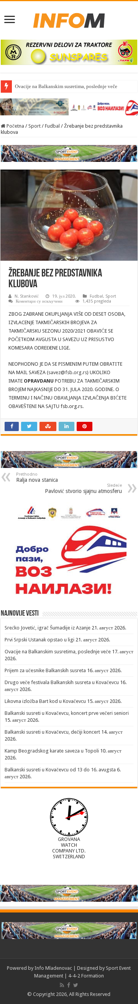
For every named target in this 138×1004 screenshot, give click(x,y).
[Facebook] (68, 985)
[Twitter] (75, 985)
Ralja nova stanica (37, 477)
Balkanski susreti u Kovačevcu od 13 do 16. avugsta (60, 770)
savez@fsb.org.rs (67, 372)
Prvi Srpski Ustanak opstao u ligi (39, 640)
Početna (14, 126)
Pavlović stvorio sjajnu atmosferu (83, 488)
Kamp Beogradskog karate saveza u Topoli (52, 751)
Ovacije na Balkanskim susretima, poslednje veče (66, 86)
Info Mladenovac (53, 968)
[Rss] (62, 985)
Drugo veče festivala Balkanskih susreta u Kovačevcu (62, 682)
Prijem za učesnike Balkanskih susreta (45, 670)
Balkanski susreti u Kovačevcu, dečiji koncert (52, 732)
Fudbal (52, 126)
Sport (34, 126)
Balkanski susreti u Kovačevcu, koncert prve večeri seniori (67, 713)
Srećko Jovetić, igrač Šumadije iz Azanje (47, 628)
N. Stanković (27, 296)
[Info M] (69, 19)
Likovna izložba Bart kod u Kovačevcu (45, 701)
